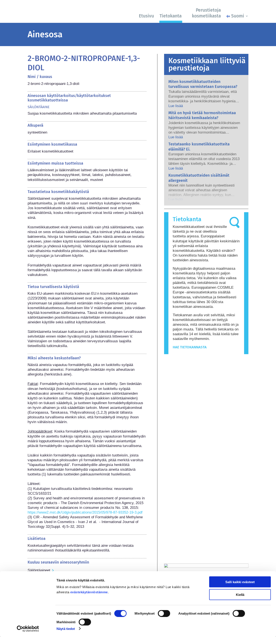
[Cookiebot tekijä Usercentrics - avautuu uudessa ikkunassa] (28, 628)
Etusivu (146, 16)
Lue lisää (175, 106)
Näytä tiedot (65, 628)
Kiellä (240, 594)
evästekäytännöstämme (89, 592)
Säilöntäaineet (39, 570)
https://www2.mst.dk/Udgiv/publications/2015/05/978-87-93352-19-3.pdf (85, 512)
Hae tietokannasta (190, 347)
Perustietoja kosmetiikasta (206, 13)
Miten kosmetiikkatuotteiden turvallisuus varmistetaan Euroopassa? (202, 84)
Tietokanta (171, 16)
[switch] (164, 613)
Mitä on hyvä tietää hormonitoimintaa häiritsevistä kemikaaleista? (202, 115)
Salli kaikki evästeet (240, 582)
